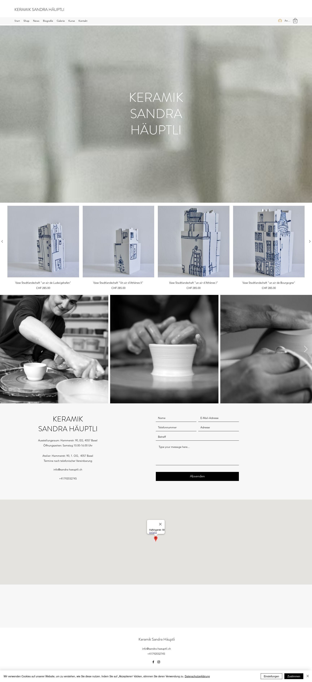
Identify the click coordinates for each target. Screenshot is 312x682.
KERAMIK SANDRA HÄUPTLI (39, 9)
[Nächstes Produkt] (310, 241)
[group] (156, 248)
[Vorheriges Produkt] (2, 241)
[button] (295, 20)
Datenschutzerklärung (197, 676)
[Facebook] (153, 662)
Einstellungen (271, 676)
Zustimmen (293, 676)
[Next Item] (306, 349)
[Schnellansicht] (43, 242)
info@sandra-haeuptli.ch (67, 469)
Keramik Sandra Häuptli (156, 639)
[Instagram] (159, 662)
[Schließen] (308, 676)
